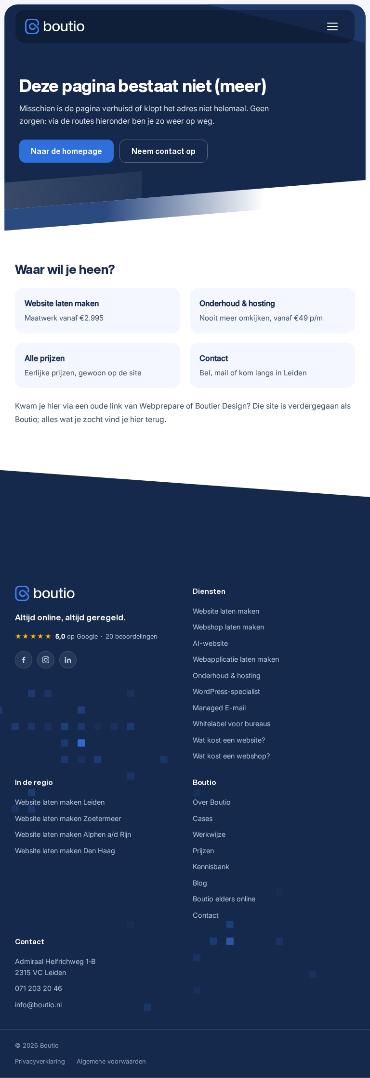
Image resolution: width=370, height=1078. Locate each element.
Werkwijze (209, 834)
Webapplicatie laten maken (236, 659)
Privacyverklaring (40, 1061)
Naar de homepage (66, 151)
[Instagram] (45, 659)
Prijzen (203, 851)
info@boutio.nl (38, 1005)
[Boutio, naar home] (54, 26)
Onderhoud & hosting (227, 675)
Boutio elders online (224, 899)
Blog (200, 883)
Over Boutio (212, 802)
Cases (202, 818)
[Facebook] (23, 659)
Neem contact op (164, 151)
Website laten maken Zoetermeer (68, 818)
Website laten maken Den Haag (65, 851)
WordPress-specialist (226, 691)
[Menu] (332, 26)
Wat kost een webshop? (231, 756)
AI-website (210, 643)
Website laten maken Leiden (60, 802)
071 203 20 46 (38, 988)
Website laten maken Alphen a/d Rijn (73, 834)
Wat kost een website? (229, 740)
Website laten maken (226, 611)
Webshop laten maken (228, 627)
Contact (206, 915)
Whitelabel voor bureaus (231, 723)
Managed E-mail (219, 708)
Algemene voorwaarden (111, 1061)
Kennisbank (211, 866)
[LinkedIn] (68, 659)
